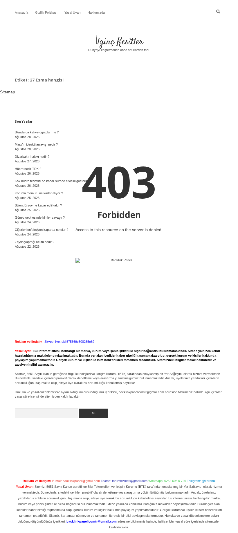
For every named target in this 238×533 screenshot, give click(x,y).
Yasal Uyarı (72, 12)
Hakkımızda (96, 12)
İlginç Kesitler (119, 42)
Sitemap (7, 92)
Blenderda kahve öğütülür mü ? (37, 132)
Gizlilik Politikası (46, 12)
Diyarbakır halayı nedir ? (32, 156)
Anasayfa (21, 12)
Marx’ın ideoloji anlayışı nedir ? (36, 144)
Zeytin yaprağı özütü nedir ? (34, 242)
